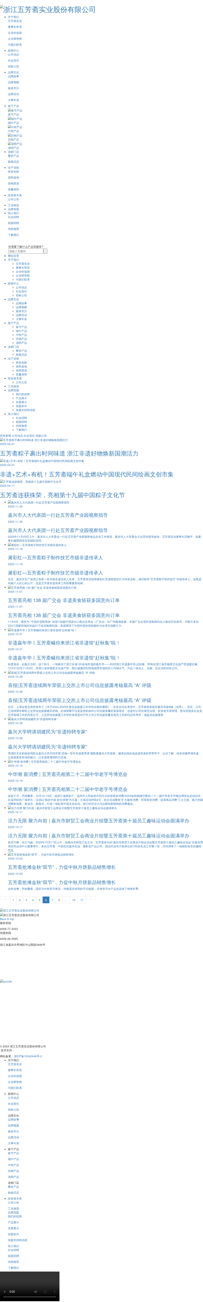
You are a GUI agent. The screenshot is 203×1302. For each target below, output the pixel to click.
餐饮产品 (13, 156)
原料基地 (13, 177)
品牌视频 (13, 82)
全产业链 (13, 167)
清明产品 (21, 343)
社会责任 (13, 60)
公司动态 (13, 54)
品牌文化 (13, 72)
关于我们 (13, 17)
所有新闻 (5, 435)
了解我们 (13, 235)
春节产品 (21, 327)
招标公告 (13, 66)
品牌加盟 (13, 209)
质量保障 (13, 189)
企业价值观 (15, 33)
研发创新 (13, 171)
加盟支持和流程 (25, 410)
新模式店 (13, 161)
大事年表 (13, 100)
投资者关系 (15, 195)
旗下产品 (13, 106)
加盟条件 (21, 406)
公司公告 (13, 199)
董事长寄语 (15, 27)
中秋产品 (21, 335)
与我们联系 (15, 44)
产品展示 (21, 398)
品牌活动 (13, 94)
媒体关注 (13, 88)
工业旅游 (13, 205)
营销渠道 (13, 183)
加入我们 (13, 213)
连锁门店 (13, 152)
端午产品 (21, 331)
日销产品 (21, 339)
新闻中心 (13, 50)
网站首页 (13, 256)
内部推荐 (13, 229)
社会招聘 (13, 217)
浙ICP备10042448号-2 (28, 1056)
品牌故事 (13, 76)
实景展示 (21, 402)
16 (73, 900)
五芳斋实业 (15, 21)
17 (81, 900)
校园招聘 (13, 223)
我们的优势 (23, 394)
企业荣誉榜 (15, 39)
